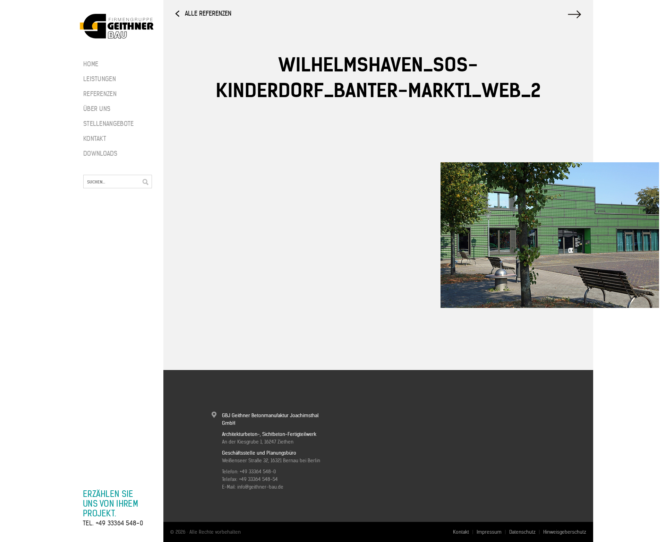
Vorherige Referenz (575, 14)
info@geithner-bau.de (260, 487)
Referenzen (100, 94)
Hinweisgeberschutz (564, 532)
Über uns (96, 109)
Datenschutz (522, 532)
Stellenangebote (104, 124)
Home (90, 64)
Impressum (489, 532)
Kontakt (94, 139)
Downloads (100, 153)
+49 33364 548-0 (119, 523)
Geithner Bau (117, 26)
